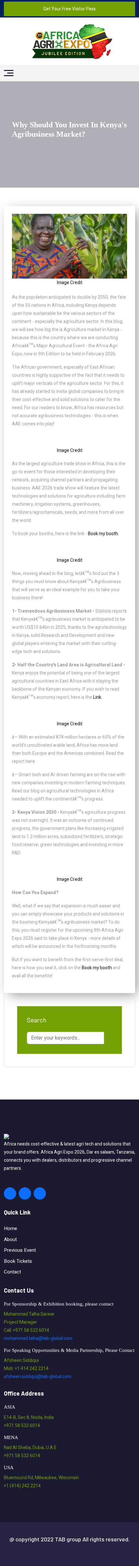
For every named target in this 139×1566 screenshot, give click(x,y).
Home (10, 1228)
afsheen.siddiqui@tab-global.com (37, 1376)
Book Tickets (18, 1261)
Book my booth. (103, 533)
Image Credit (69, 282)
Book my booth (97, 967)
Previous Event (20, 1250)
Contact (12, 1271)
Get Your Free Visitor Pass (69, 9)
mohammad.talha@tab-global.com (38, 1338)
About (10, 1239)
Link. (97, 697)
